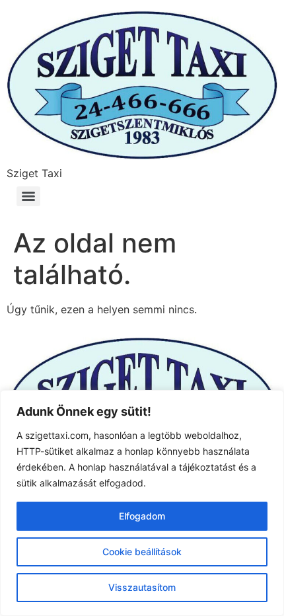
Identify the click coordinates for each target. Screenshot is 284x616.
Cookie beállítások (142, 551)
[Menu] (28, 196)
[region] (142, 503)
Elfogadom (142, 515)
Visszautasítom (142, 587)
